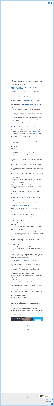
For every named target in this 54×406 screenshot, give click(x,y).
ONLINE (28, 398)
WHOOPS (28, 397)
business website (17, 96)
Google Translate (28, 100)
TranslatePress (13, 109)
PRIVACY (28, 400)
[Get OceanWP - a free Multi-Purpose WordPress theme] (27, 320)
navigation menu (31, 197)
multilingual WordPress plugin (30, 104)
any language (34, 91)
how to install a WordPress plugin (33, 131)
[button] (28, 325)
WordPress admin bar (28, 209)
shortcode (18, 197)
